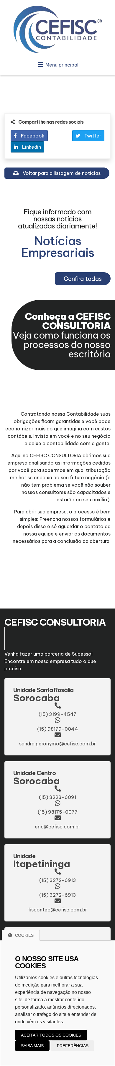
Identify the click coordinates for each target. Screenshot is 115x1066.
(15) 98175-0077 (58, 812)
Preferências (72, 1045)
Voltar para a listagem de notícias (61, 173)
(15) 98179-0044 (57, 729)
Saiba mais (32, 1045)
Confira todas (83, 278)
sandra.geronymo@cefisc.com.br (57, 744)
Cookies (24, 935)
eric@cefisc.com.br (57, 827)
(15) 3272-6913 (57, 880)
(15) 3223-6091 (57, 797)
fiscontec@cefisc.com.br (57, 910)
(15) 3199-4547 (57, 714)
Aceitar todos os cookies (51, 1035)
